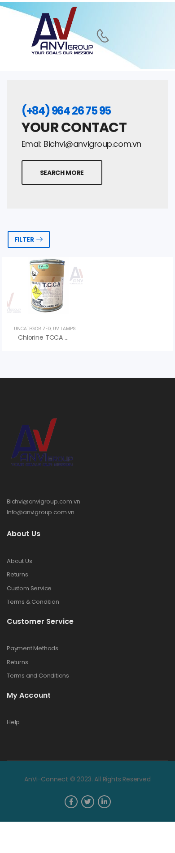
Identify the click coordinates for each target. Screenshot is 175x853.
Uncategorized (32, 328)
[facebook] (71, 801)
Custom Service (29, 588)
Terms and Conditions (38, 675)
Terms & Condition (33, 602)
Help (13, 722)
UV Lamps (64, 328)
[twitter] (87, 801)
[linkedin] (104, 801)
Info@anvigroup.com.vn (40, 512)
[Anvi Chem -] (61, 31)
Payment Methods (32, 648)
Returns (17, 574)
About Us (19, 561)
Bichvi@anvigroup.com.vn (43, 501)
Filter (24, 239)
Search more (62, 172)
